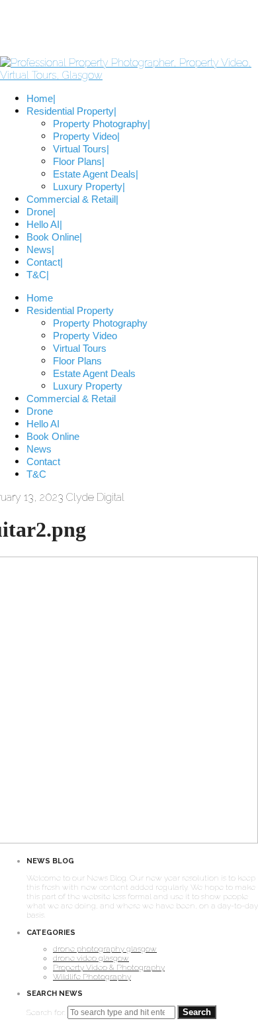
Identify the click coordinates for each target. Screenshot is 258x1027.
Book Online (52, 436)
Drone (39, 411)
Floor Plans (77, 360)
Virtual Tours (80, 348)
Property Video (85, 335)
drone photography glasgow (105, 948)
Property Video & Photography (109, 967)
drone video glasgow (91, 958)
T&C (36, 474)
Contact (43, 461)
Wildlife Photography (92, 976)
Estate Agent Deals (94, 373)
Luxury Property (87, 386)
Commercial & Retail (71, 398)
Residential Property (70, 310)
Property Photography (100, 323)
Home (39, 297)
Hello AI (43, 423)
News (39, 449)
